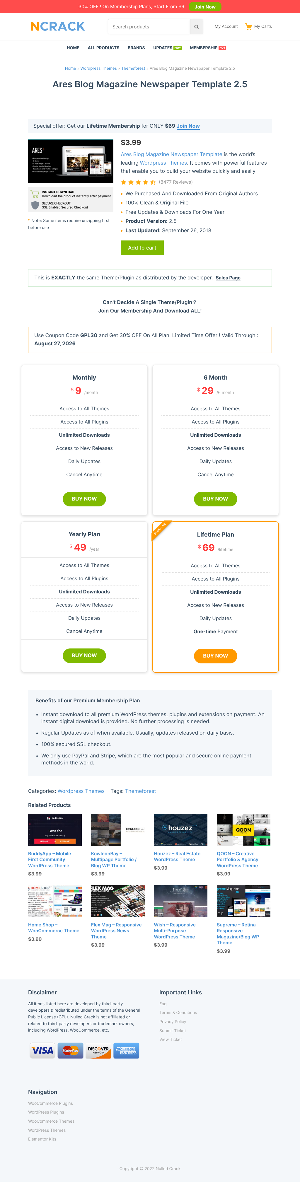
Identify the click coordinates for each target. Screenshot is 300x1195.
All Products (103, 47)
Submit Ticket (172, 1030)
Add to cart (142, 248)
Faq (163, 1003)
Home (73, 47)
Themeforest (133, 68)
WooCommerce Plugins (50, 1103)
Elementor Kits (42, 1139)
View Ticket (170, 1039)
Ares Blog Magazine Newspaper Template (171, 154)
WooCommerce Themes (51, 1121)
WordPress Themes (47, 1130)
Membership (204, 47)
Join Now (205, 6)
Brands (136, 47)
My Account (226, 26)
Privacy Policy (172, 1021)
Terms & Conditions (178, 1012)
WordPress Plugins (46, 1112)
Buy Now (84, 499)
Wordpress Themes (99, 68)
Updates (162, 47)
